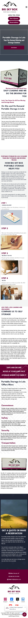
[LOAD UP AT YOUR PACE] (1, 230)
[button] (26, 7)
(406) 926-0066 (14, 15)
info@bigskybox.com (15, 579)
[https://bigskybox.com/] (10, 7)
